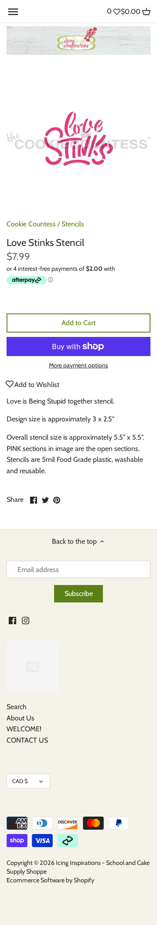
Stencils (72, 224)
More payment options (78, 365)
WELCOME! (24, 729)
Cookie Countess (31, 224)
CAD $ (20, 780)
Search (17, 707)
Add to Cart (78, 323)
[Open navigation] (13, 11)
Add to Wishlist (36, 384)
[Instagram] (25, 620)
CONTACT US (27, 740)
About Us (20, 718)
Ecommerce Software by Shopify (50, 880)
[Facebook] (12, 620)
